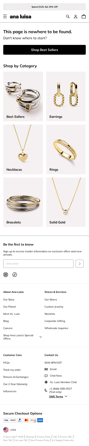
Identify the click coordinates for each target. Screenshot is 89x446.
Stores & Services (55, 292)
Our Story (8, 299)
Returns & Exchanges (16, 377)
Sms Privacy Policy (39, 440)
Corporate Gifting (54, 321)
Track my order (12, 369)
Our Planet (9, 306)
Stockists (49, 313)
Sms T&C (8, 440)
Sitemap (30, 436)
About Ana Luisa (13, 292)
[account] (75, 16)
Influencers (9, 391)
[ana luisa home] (20, 16)
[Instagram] (5, 274)
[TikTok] (14, 274)
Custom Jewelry (53, 306)
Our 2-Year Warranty (15, 384)
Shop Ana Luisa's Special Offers (18, 337)
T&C (55, 436)
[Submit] (80, 264)
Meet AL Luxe (11, 313)
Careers (8, 328)
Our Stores (50, 299)
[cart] (84, 16)
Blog (6, 321)
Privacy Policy (44, 436)
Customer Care (12, 355)
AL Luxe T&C (21, 440)
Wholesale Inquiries (56, 328)
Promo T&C (66, 436)
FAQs (6, 362)
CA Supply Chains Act (63, 440)
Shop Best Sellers (44, 50)
